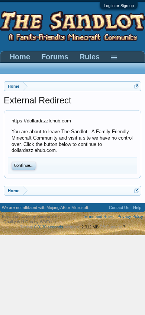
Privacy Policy (130, 216)
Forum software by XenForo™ (29, 216)
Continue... (23, 165)
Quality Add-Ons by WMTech (29, 221)
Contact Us (119, 207)
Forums (54, 57)
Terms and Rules (98, 216)
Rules (90, 57)
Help (137, 207)
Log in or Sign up (119, 5)
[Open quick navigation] (136, 86)
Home (20, 57)
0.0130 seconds (48, 227)
